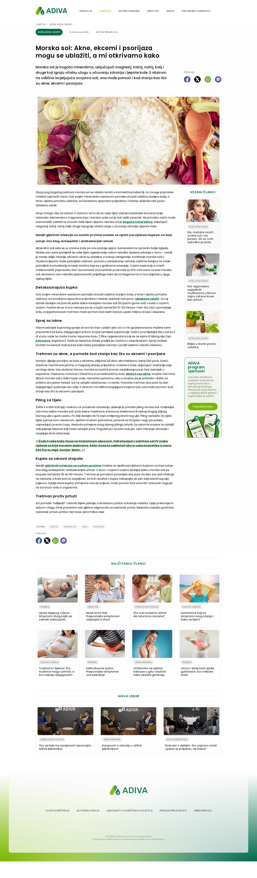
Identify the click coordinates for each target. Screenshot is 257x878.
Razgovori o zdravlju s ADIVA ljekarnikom (122, 744)
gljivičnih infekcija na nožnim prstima (73, 466)
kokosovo (43, 341)
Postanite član (203, 406)
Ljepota (105, 11)
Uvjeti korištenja (57, 810)
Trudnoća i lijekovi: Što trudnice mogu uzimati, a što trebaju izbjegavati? (56, 669)
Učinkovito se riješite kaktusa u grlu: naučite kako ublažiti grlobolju (149, 669)
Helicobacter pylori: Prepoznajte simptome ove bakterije (102, 669)
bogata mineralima (137, 222)
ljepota (54, 526)
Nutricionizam (129, 11)
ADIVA (170, 11)
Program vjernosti (196, 11)
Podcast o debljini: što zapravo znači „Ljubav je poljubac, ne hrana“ (191, 744)
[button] (220, 11)
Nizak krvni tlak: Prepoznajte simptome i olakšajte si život (103, 613)
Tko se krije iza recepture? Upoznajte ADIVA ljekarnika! (65, 744)
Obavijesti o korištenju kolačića (129, 810)
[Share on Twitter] (197, 79)
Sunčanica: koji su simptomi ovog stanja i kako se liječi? (197, 613)
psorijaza (98, 526)
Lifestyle (153, 11)
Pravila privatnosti (173, 810)
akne (84, 526)
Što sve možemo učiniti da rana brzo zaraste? (149, 611)
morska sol (70, 526)
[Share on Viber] (218, 79)
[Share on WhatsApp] (208, 79)
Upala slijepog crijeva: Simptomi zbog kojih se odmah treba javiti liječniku (55, 614)
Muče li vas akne (138, 374)
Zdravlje (85, 11)
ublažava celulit (147, 299)
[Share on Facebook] (187, 79)
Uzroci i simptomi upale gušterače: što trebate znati (197, 669)
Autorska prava (88, 810)
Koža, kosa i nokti (61, 24)
